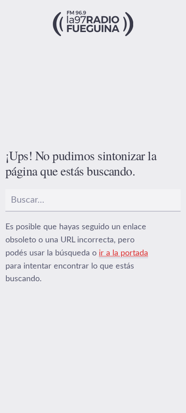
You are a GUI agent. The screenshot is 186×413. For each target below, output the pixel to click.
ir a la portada (123, 253)
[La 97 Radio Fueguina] (93, 23)
